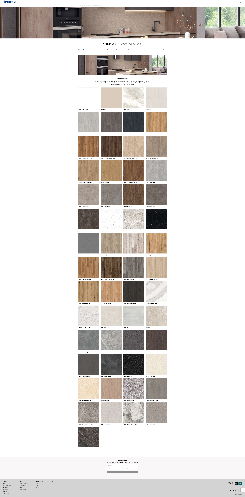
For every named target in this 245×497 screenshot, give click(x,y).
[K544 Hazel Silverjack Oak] (88, 170)
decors (31, 2)
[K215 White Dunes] (156, 364)
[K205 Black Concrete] (111, 364)
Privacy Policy (22, 485)
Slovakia (230, 1)
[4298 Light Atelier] (156, 170)
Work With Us (5, 489)
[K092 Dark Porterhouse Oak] (111, 267)
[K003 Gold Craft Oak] (111, 291)
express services (40, 2)
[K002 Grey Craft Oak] (111, 243)
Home (80, 5)
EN (233, 1)
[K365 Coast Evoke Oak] (88, 291)
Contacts (37, 485)
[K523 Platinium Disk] (88, 243)
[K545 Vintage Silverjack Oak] (133, 170)
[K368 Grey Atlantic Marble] (111, 340)
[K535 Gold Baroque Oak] (156, 122)
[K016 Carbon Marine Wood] (133, 291)
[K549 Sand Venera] (111, 412)
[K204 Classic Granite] (133, 388)
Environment (5, 487)
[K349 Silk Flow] (156, 97)
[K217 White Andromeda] (111, 219)
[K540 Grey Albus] (111, 194)
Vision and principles (7, 485)
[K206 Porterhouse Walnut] (88, 267)
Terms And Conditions (23, 483)
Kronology (5, 491)
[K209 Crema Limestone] (111, 316)
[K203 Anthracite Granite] (133, 340)
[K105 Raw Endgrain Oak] (156, 146)
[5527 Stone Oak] (111, 170)
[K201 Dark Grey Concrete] (88, 364)
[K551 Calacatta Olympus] (156, 291)
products (24, 2)
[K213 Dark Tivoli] (156, 340)
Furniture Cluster (6, 493)
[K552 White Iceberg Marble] (133, 412)
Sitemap (37, 487)
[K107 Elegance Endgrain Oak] (133, 146)
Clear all (164, 49)
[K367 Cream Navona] (156, 316)
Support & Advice (39, 481)
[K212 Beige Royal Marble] (88, 388)
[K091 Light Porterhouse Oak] (156, 243)
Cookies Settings (23, 489)
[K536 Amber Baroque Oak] (88, 146)
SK (236, 1)
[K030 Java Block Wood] (133, 267)
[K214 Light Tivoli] (111, 388)
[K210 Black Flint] (133, 364)
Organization (5, 481)
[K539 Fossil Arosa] (156, 194)
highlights (51, 2)
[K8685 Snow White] (88, 97)
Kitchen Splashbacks (95, 5)
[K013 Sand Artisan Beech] (156, 267)
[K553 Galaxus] (88, 437)
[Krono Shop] (240, 2)
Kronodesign (88, 5)
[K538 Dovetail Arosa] (88, 194)
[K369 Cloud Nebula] (133, 219)
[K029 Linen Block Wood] (133, 243)
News (52, 481)
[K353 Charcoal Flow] (133, 122)
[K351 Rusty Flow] (133, 194)
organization (60, 2)
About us (4, 483)
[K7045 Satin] (111, 97)
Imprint (21, 487)
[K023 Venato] (133, 97)
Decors (83, 5)
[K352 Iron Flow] (111, 122)
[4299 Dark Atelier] (88, 219)
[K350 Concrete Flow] (88, 122)
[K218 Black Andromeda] (156, 219)
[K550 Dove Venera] (156, 412)
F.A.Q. (37, 483)
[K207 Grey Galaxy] (88, 340)
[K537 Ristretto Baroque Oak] (111, 146)
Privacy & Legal (23, 481)
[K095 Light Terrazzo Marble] (88, 316)
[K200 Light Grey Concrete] (156, 388)
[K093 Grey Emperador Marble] (88, 412)
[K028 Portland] (133, 316)
